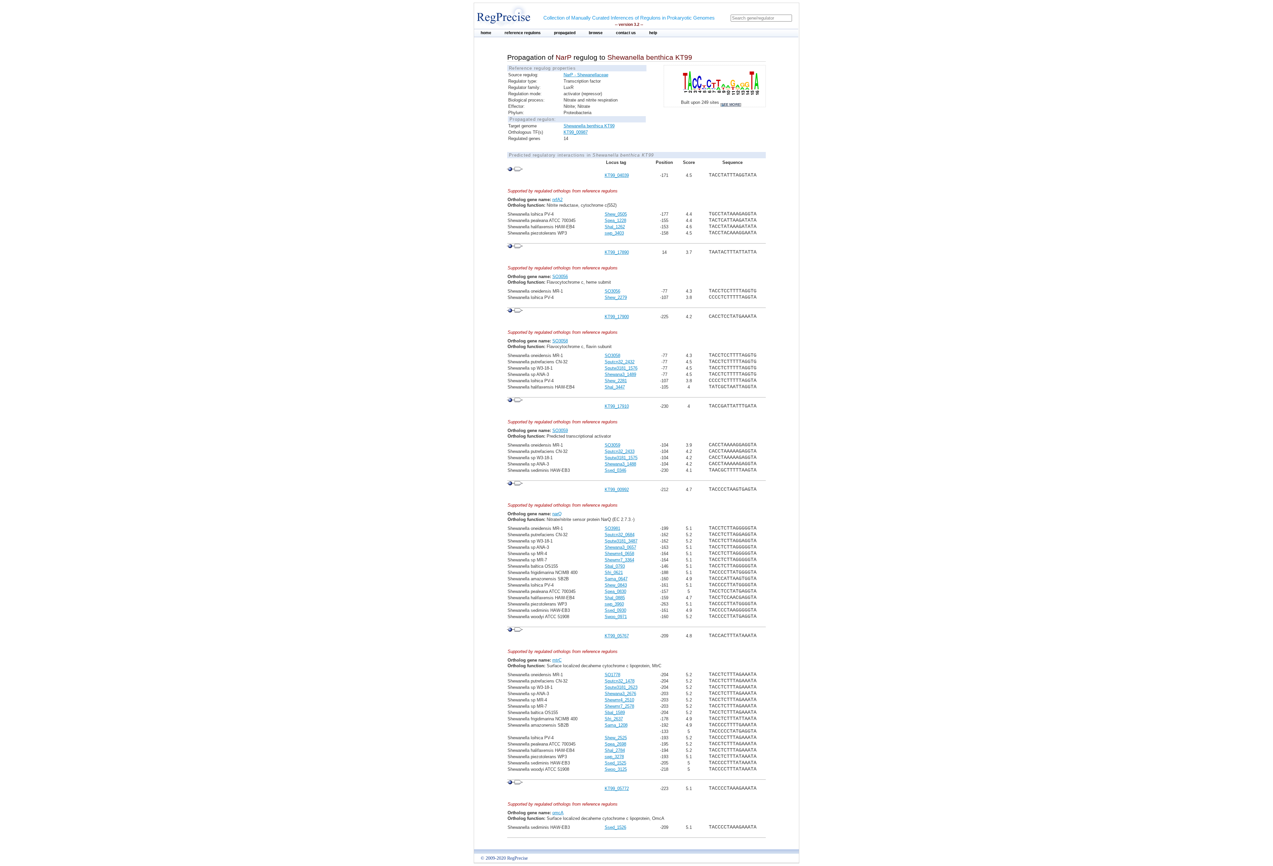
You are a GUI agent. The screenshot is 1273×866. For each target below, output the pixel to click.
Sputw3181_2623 (621, 687)
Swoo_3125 (616, 769)
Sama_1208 (616, 725)
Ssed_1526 (615, 827)
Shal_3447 (615, 387)
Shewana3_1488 (620, 464)
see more (730, 105)
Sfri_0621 (614, 572)
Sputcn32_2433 (620, 451)
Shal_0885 (615, 597)
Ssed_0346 (615, 470)
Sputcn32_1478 (620, 681)
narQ (557, 513)
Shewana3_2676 (620, 693)
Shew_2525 (616, 737)
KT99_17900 (617, 316)
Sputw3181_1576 (621, 368)
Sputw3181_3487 (621, 541)
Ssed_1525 (615, 762)
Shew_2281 (616, 380)
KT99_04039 (617, 175)
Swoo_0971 (616, 616)
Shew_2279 (616, 297)
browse (596, 33)
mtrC (557, 660)
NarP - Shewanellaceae (586, 74)
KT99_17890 (617, 252)
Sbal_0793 (615, 566)
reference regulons (523, 33)
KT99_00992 (617, 489)
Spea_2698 (615, 744)
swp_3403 (614, 233)
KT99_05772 (617, 788)
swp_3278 (614, 756)
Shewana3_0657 (620, 547)
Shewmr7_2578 (619, 706)
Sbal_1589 (615, 712)
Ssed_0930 (615, 610)
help (653, 33)
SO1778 (612, 674)
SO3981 (612, 528)
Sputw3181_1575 (621, 457)
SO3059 (560, 430)
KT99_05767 (617, 635)
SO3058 (560, 340)
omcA (558, 812)
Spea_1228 (615, 220)
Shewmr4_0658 (619, 553)
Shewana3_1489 (620, 374)
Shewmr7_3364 (619, 559)
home (486, 33)
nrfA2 (557, 199)
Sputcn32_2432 (620, 361)
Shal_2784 (615, 750)
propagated (565, 33)
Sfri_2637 (614, 718)
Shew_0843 (616, 585)
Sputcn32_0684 (620, 534)
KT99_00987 (576, 132)
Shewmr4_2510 (619, 699)
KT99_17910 (617, 406)
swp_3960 (614, 604)
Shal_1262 (615, 226)
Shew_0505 (616, 214)
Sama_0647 (616, 578)
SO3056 (560, 276)
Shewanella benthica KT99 (589, 125)
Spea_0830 (615, 591)
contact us (626, 33)
